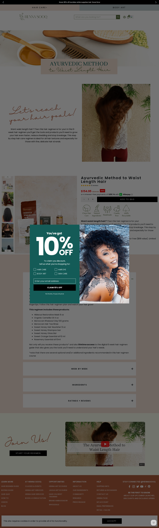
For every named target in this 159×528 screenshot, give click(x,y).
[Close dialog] (126, 228)
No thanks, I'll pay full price (54, 294)
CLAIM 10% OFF (54, 287)
